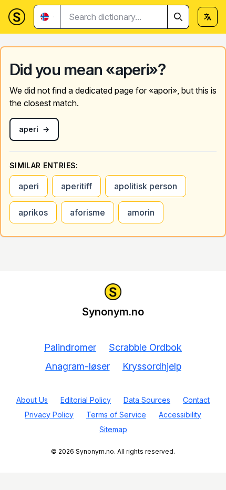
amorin (141, 212)
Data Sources (147, 399)
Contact (196, 399)
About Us (32, 399)
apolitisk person (145, 186)
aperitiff (76, 186)
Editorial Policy (85, 399)
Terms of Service (116, 414)
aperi (28, 186)
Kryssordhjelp (151, 366)
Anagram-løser (77, 366)
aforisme (87, 212)
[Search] (178, 17)
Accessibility (180, 414)
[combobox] (124, 17)
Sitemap (113, 429)
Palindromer (70, 347)
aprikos (33, 212)
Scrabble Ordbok (145, 347)
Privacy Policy (49, 414)
